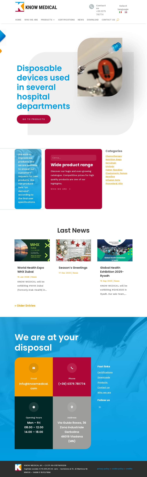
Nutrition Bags (113, 159)
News (81, 20)
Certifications (66, 20)
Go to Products (34, 119)
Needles (110, 176)
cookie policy (118, 469)
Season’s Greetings (73, 268)
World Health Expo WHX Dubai (30, 270)
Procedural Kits (114, 183)
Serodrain (111, 162)
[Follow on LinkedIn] (99, 407)
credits (129, 469)
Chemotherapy (114, 156)
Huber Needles (114, 169)
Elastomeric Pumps (116, 173)
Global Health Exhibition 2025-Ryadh (112, 272)
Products (46, 20)
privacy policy (103, 469)
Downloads (103, 377)
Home (18, 20)
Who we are (31, 20)
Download (93, 20)
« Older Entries (25, 306)
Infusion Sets (113, 180)
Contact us (108, 20)
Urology (110, 166)
